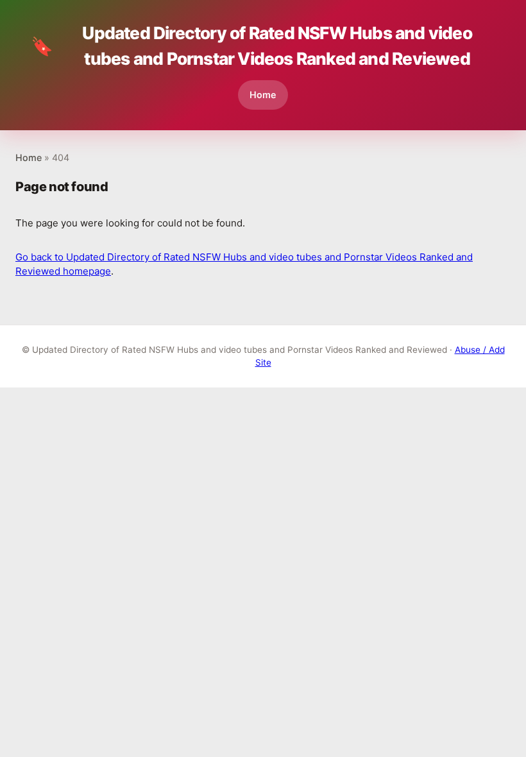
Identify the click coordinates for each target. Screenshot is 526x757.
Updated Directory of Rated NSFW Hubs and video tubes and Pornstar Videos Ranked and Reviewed (251, 45)
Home (263, 94)
